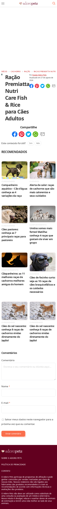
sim (31, 143)
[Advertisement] (28, 38)
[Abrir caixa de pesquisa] (54, 3)
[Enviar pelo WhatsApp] (48, 86)
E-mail (5, 402)
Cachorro (16, 71)
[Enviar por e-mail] (53, 86)
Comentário (8, 360)
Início (4, 71)
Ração (27, 71)
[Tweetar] (42, 86)
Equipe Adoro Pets (39, 75)
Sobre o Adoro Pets (11, 458)
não (38, 143)
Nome (5, 386)
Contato (5, 471)
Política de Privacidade (13, 464)
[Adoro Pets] (28, 3)
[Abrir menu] (2, 3)
